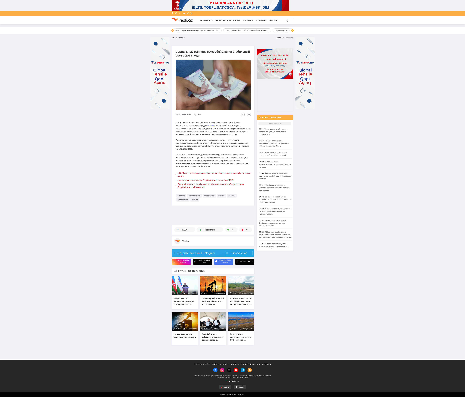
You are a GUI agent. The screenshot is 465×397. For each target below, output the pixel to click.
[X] (229, 370)
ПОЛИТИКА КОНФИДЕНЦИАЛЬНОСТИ (245, 364)
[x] (180, 13)
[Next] (292, 30)
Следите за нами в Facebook (225, 262)
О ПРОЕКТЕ (266, 364)
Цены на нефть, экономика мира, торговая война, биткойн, (196, 30)
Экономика (261, 20)
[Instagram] (176, 13)
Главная (279, 38)
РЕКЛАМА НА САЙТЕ (202, 364)
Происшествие (223, 20)
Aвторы (273, 20)
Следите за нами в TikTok (204, 262)
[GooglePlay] (225, 387)
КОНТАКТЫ (216, 364)
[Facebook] (172, 13)
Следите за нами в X (246, 261)
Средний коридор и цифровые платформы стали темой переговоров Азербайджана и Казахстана (211, 185)
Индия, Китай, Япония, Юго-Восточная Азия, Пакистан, (247, 30)
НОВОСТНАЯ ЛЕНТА (271, 117)
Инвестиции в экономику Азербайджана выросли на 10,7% (206, 180)
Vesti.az (211, 125)
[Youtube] (184, 13)
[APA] (232, 381)
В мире (236, 20)
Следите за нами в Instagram (183, 262)
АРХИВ (225, 364)
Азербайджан (194, 196)
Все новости (206, 20)
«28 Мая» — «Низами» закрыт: (214, 174)
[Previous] (172, 30)
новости (181, 196)
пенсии (221, 196)
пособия (232, 196)
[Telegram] (188, 13)
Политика (248, 20)
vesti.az (195, 200)
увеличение (183, 200)
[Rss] (191, 13)
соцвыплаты (209, 196)
